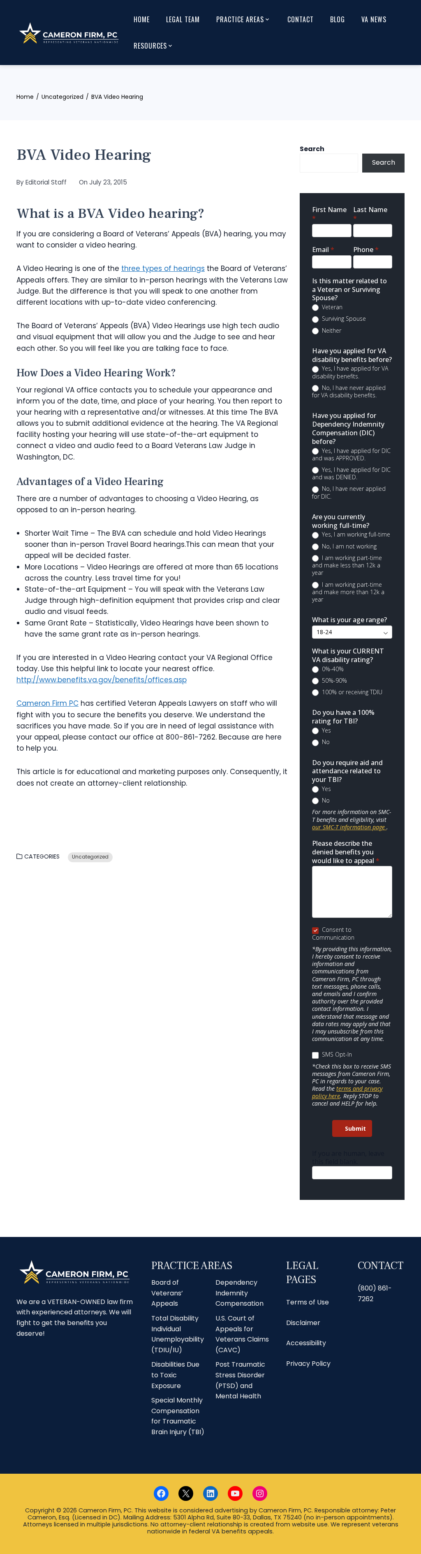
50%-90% (333, 680)
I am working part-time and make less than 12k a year (347, 565)
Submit (355, 1128)
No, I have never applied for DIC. (349, 492)
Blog (337, 19)
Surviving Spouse (343, 318)
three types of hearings (163, 268)
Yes (325, 730)
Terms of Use (307, 1302)
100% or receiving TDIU (351, 692)
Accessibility (306, 1343)
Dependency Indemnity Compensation (239, 1293)
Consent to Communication (333, 933)
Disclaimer (303, 1323)
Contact (300, 19)
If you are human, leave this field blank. (348, 1158)
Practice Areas (240, 19)
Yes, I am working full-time (355, 534)
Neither (330, 330)
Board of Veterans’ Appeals (167, 1293)
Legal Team (183, 19)
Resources (150, 46)
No (325, 742)
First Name (329, 214)
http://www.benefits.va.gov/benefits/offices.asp (101, 680)
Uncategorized (90, 857)
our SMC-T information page (349, 827)
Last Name (370, 214)
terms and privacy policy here (347, 1092)
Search (312, 149)
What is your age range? (349, 620)
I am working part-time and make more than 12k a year (348, 592)
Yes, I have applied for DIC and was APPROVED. (351, 454)
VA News (373, 19)
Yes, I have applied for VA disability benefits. (350, 372)
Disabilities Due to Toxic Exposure (175, 1375)
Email (323, 249)
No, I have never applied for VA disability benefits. (349, 391)
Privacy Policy (308, 1363)
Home (142, 19)
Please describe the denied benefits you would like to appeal (345, 852)
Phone (366, 249)
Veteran (331, 307)
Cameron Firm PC (47, 703)
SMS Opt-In (336, 1054)
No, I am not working (348, 546)
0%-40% (332, 669)
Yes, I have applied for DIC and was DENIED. (351, 473)
